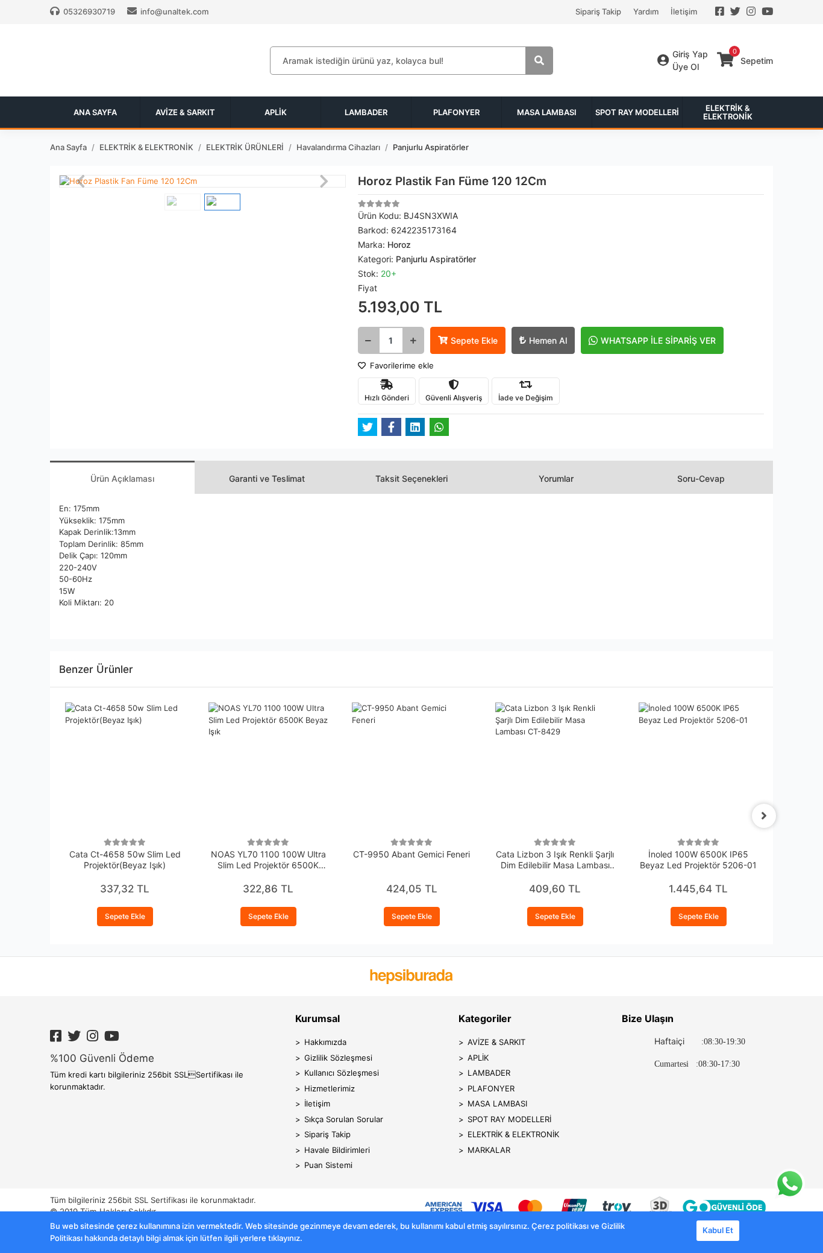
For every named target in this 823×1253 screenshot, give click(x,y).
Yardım (646, 11)
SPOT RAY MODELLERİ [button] (637, 112)
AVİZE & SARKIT (496, 1042)
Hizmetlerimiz (329, 1088)
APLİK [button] (275, 112)
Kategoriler (485, 1018)
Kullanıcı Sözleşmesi (341, 1073)
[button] (80, 181)
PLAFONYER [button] (456, 112)
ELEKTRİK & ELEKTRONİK (513, 1134)
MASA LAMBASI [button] (547, 112)
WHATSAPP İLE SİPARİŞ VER (658, 340)
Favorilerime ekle (401, 365)
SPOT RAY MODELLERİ (509, 1119)
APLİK (478, 1057)
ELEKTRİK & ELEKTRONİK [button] (728, 112)
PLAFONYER (491, 1088)
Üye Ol (685, 67)
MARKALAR (489, 1150)
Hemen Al (548, 340)
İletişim (684, 11)
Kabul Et (718, 1230)
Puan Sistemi (328, 1165)
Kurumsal (317, 1018)
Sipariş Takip (598, 11)
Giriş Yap (690, 54)
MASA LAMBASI (497, 1103)
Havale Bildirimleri (337, 1150)
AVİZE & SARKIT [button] (185, 112)
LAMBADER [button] (366, 112)
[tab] (122, 477)
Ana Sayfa (95, 112)
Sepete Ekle (474, 340)
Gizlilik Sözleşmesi (338, 1057)
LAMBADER (489, 1073)
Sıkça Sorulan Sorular (343, 1119)
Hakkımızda (325, 1042)
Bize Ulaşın (648, 1018)
